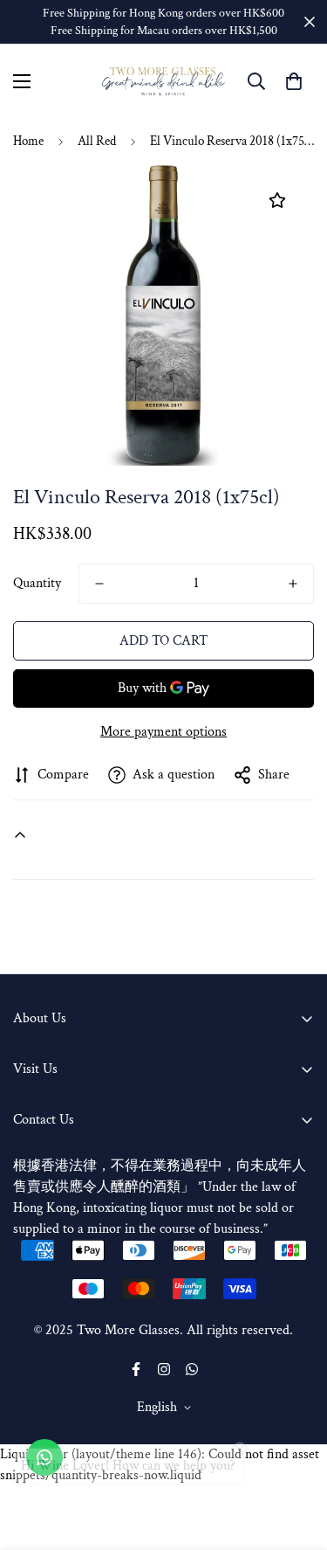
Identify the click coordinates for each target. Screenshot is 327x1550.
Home (28, 141)
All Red (97, 141)
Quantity (37, 583)
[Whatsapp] (192, 1369)
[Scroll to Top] (295, 1457)
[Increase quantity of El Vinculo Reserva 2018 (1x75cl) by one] (293, 583)
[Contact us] (44, 1457)
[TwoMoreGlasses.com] (163, 82)
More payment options (163, 732)
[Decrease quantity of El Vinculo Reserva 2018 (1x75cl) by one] (99, 583)
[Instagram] (164, 1369)
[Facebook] (136, 1369)
